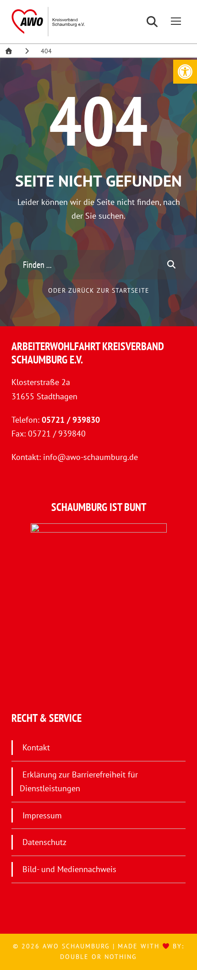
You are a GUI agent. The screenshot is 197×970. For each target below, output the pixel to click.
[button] (185, 72)
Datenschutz (44, 842)
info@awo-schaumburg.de (90, 457)
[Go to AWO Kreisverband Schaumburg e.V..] (9, 51)
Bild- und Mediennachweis (69, 869)
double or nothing (98, 957)
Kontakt (36, 747)
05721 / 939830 (71, 419)
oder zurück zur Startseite (98, 290)
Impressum (42, 815)
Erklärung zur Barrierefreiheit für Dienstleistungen (79, 781)
